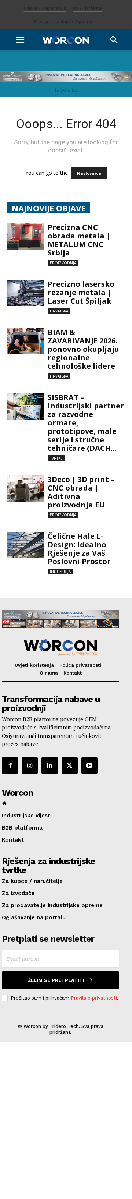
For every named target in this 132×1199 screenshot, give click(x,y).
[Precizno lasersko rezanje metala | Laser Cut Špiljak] (25, 293)
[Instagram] (30, 765)
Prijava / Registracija (45, 8)
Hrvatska (59, 311)
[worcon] (60, 647)
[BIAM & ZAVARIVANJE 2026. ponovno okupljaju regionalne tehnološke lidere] (25, 341)
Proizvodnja (63, 262)
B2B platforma (88, 8)
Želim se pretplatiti (56, 980)
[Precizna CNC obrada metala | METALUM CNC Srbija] (25, 236)
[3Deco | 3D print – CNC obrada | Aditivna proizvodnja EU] (25, 488)
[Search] (114, 40)
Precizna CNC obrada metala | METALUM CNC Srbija (79, 240)
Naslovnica (89, 173)
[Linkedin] (49, 765)
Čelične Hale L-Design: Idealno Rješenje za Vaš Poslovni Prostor (80, 548)
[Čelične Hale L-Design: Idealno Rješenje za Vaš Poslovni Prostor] (25, 545)
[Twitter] (70, 765)
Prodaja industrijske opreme (63, 21)
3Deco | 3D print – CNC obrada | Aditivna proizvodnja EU (81, 492)
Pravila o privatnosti (94, 998)
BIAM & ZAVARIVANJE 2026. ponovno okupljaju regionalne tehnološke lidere (83, 349)
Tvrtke (56, 458)
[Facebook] (10, 765)
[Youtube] (89, 765)
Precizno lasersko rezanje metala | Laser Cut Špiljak (81, 292)
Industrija (60, 571)
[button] (20, 40)
